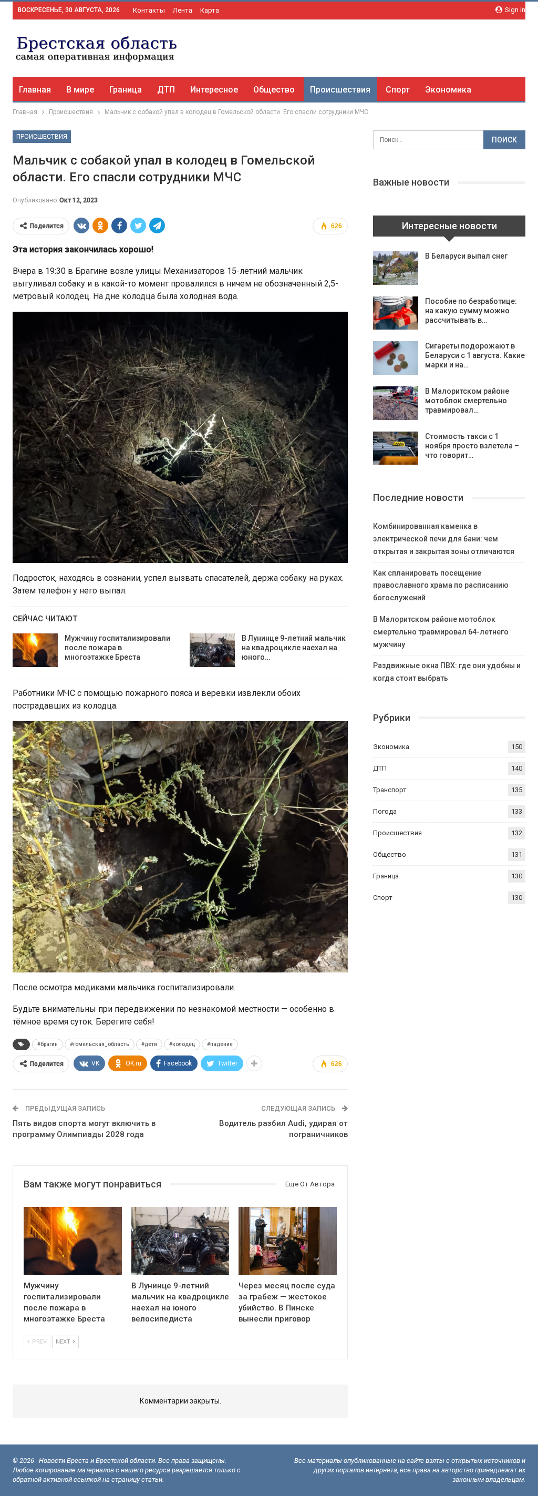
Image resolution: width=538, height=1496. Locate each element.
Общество (274, 90)
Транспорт (390, 790)
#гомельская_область (99, 1044)
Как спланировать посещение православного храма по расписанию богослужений (441, 585)
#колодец (182, 1044)
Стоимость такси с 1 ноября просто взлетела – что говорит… (472, 445)
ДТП (166, 90)
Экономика (448, 90)
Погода (385, 811)
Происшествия (340, 90)
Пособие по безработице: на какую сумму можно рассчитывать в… (471, 310)
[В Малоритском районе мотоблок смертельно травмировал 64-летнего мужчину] (395, 403)
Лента (182, 10)
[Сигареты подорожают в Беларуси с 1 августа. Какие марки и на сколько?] (395, 358)
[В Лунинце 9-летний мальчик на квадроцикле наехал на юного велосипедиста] (212, 650)
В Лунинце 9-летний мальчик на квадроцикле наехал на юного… (294, 647)
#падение (220, 1044)
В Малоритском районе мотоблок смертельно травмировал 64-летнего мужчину (441, 632)
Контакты (149, 10)
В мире (80, 90)
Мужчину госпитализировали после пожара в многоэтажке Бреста (117, 647)
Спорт (398, 90)
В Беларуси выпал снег (466, 256)
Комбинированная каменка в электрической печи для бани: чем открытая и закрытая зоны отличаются (443, 539)
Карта (209, 10)
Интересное (214, 90)
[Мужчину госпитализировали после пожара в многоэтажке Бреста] (35, 650)
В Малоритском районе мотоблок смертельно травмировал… (467, 400)
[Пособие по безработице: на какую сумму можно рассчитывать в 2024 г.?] (395, 313)
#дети (149, 1044)
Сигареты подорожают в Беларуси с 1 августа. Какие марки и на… (475, 355)
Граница (125, 90)
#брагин (47, 1044)
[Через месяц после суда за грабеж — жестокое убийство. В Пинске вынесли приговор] (288, 1241)
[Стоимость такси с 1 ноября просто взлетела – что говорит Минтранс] (395, 448)
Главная (35, 90)
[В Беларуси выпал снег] (395, 268)
